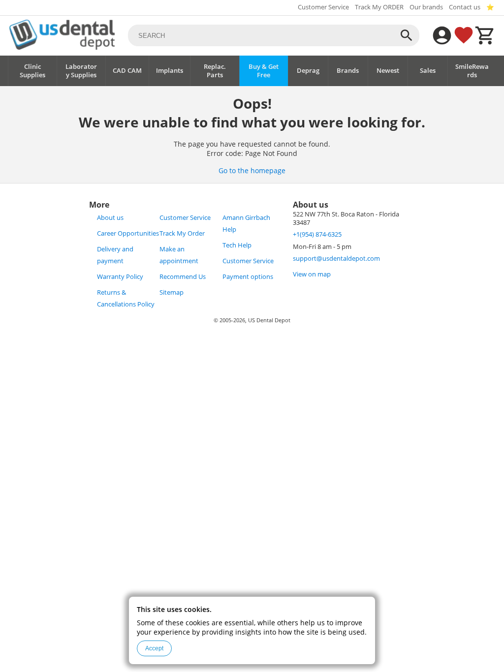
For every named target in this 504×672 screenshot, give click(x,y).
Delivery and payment (115, 255)
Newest (388, 70)
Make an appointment (178, 255)
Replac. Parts (215, 70)
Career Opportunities (128, 233)
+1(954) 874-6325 (317, 234)
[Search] (406, 35)
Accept (154, 648)
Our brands (426, 7)
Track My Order (182, 233)
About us (110, 218)
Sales (428, 70)
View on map (312, 274)
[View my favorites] (463, 35)
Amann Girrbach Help (246, 224)
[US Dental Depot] (62, 47)
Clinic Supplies (32, 70)
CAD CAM (127, 70)
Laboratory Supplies (81, 70)
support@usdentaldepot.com (336, 258)
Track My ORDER (379, 7)
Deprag (308, 70)
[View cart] (485, 35)
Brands (348, 70)
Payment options (247, 277)
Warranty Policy (120, 277)
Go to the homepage (252, 170)
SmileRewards (472, 70)
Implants (169, 70)
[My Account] (442, 35)
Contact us (464, 7)
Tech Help (237, 245)
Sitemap (171, 292)
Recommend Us (182, 277)
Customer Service (323, 7)
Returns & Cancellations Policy (126, 298)
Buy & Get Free (264, 70)
